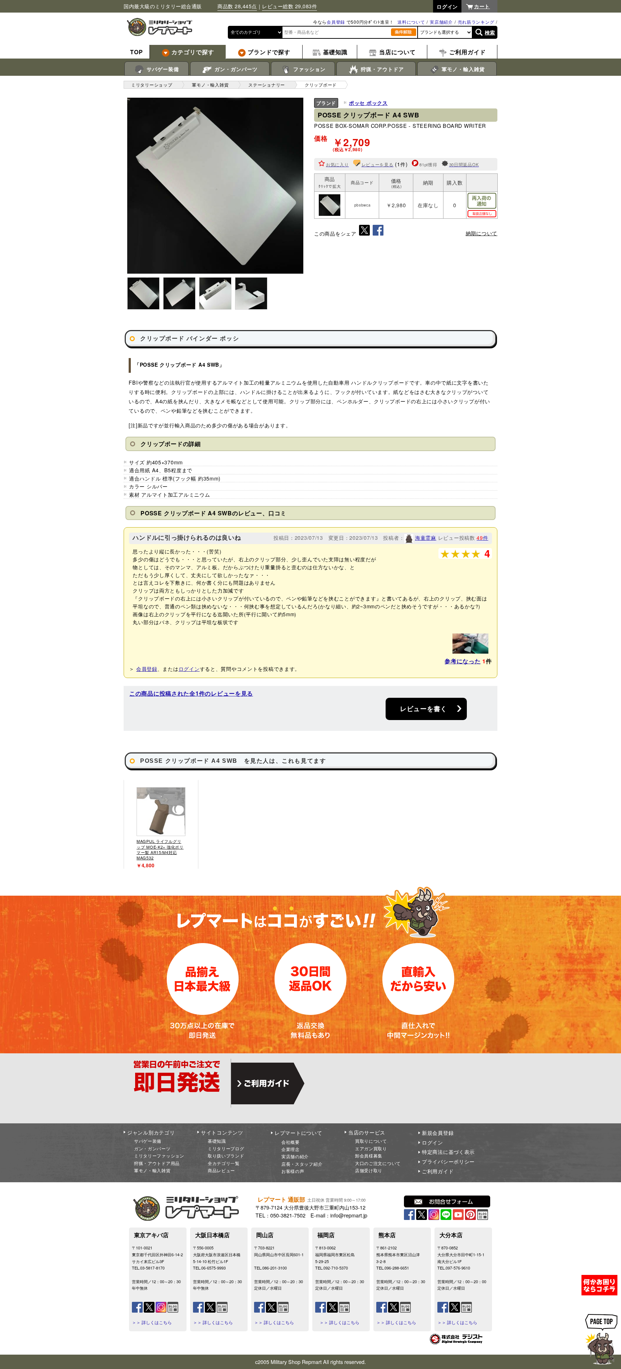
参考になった (462, 661)
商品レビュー (221, 1170)
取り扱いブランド (226, 1155)
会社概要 (290, 1142)
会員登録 (336, 22)
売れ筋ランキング (476, 22)
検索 (490, 32)
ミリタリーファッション (159, 1155)
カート (482, 6)
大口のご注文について (378, 1163)
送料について (411, 22)
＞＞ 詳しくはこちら (152, 1322)
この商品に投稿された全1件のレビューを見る (191, 693)
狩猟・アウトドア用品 (157, 1163)
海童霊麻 (425, 537)
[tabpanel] (161, 824)
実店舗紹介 (441, 22)
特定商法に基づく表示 (448, 1151)
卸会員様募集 (368, 1155)
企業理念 (290, 1149)
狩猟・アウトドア (381, 69)
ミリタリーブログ (226, 1148)
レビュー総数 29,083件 (289, 6)
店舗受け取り (368, 1170)
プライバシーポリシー (448, 1161)
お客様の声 (292, 1171)
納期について (481, 233)
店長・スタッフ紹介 (301, 1164)
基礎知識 (217, 1141)
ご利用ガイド (438, 1171)
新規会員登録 (438, 1132)
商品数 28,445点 (237, 6)
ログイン (189, 668)
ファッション (308, 69)
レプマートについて (298, 1132)
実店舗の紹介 (295, 1156)
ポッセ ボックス (368, 102)
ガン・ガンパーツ (235, 69)
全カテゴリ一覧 (224, 1163)
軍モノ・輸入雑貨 (462, 69)
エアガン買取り (371, 1148)
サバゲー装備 (162, 69)
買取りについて (371, 1141)
